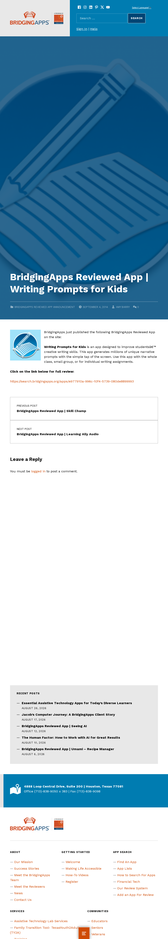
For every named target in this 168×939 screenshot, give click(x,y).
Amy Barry (122, 307)
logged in (38, 471)
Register (72, 882)
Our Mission (23, 862)
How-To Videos (77, 875)
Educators (99, 921)
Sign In (81, 29)
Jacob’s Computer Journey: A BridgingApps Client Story (68, 714)
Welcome (73, 862)
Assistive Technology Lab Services (41, 921)
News (18, 893)
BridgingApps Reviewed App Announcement (45, 307)
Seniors (97, 928)
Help (94, 29)
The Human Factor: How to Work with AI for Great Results (71, 737)
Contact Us (23, 900)
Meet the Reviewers (29, 886)
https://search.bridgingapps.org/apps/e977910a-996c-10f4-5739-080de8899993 (72, 381)
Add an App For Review (135, 895)
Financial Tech (128, 882)
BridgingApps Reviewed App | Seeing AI (54, 726)
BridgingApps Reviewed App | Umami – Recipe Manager (68, 749)
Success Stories (26, 868)
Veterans (98, 934)
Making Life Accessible (83, 868)
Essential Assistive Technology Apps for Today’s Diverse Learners (77, 703)
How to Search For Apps (136, 875)
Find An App (126, 862)
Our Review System (132, 888)
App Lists (124, 868)
